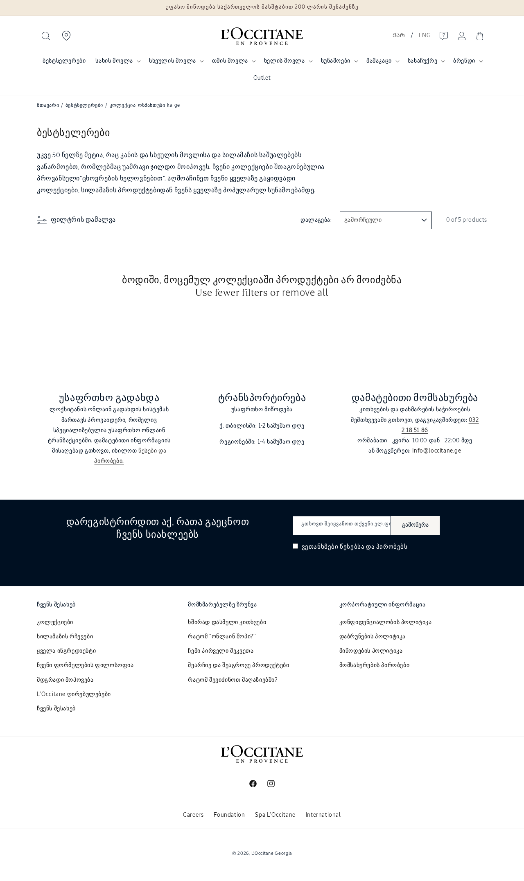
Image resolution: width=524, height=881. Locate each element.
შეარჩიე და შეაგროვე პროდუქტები (238, 665)
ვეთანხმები (354, 547)
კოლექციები (55, 622)
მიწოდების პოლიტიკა (371, 651)
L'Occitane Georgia (271, 853)
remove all (305, 293)
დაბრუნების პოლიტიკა (372, 637)
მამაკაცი (379, 61)
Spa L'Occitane (275, 815)
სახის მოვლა (114, 61)
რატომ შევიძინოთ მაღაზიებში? (232, 680)
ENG (425, 35)
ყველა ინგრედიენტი (66, 651)
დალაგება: (316, 220)
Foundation (229, 815)
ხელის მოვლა (284, 61)
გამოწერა (415, 525)
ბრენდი (464, 61)
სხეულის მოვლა (172, 61)
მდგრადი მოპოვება (65, 680)
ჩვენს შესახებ (56, 709)
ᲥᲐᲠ (399, 35)
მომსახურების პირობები (374, 665)
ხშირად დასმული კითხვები (227, 622)
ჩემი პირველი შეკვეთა (220, 651)
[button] (46, 36)
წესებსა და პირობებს (373, 547)
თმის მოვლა (230, 61)
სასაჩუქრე (422, 61)
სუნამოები (335, 61)
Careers (193, 815)
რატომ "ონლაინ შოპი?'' (222, 637)
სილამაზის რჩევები (65, 637)
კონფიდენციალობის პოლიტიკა (385, 622)
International (323, 815)
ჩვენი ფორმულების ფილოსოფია (85, 665)
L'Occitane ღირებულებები (74, 694)
